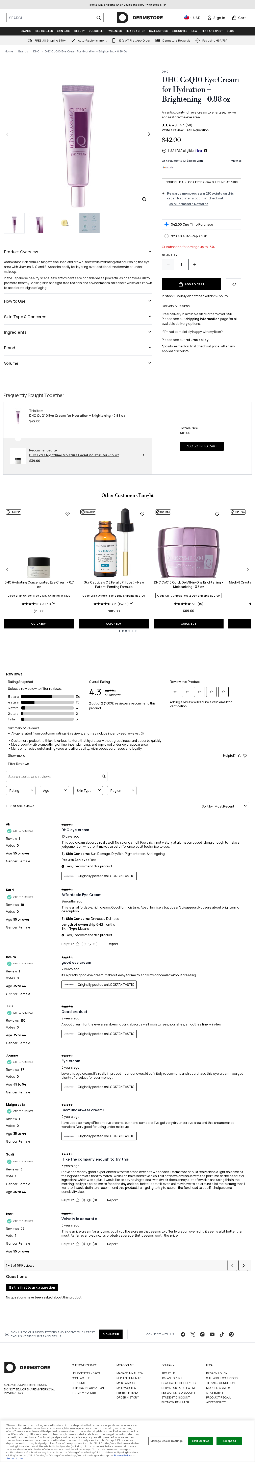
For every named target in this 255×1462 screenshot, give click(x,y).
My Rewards (125, 1383)
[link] (216, 18)
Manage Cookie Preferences (25, 1384)
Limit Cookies (201, 1441)
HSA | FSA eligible (181, 150)
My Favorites (126, 1388)
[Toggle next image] (149, 134)
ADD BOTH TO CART (201, 446)
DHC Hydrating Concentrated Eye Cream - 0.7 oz (39, 584)
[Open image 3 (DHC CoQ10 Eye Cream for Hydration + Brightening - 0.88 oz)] (64, 223)
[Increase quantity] (194, 264)
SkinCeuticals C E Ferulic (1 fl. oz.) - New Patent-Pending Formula (114, 584)
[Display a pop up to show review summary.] (54, 604)
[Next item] (248, 570)
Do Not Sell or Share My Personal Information (29, 1391)
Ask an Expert (171, 1378)
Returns (78, 1383)
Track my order (84, 1392)
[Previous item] (7, 570)
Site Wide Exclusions (221, 1378)
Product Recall (218, 1397)
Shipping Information (88, 1388)
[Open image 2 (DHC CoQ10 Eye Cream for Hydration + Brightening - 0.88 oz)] (39, 223)
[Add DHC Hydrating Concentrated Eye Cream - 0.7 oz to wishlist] (67, 514)
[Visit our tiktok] (222, 1334)
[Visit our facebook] (183, 1334)
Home (9, 51)
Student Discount (175, 1397)
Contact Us (81, 1378)
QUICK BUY (39, 623)
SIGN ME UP (111, 1334)
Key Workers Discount (178, 1392)
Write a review (172, 130)
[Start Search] (98, 17)
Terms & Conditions (221, 1383)
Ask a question (198, 130)
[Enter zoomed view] (144, 199)
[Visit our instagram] (202, 1334)
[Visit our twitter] (193, 1334)
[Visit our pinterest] (231, 1334)
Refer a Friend (127, 1392)
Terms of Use (14, 1458)
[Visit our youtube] (212, 1334)
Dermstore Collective (178, 1388)
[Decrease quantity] (168, 264)
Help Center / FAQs (86, 1373)
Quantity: (170, 255)
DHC (36, 51)
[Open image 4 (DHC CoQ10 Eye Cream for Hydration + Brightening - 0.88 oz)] (89, 223)
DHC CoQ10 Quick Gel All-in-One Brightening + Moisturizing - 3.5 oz (188, 584)
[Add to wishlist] (233, 284)
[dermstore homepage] (140, 17)
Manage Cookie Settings (167, 1441)
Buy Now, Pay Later (175, 1402)
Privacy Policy (216, 1373)
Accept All (229, 1441)
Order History (128, 1397)
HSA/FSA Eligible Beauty (179, 1383)
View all (236, 161)
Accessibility (216, 1402)
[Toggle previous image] (7, 134)
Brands (23, 51)
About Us (168, 1373)
